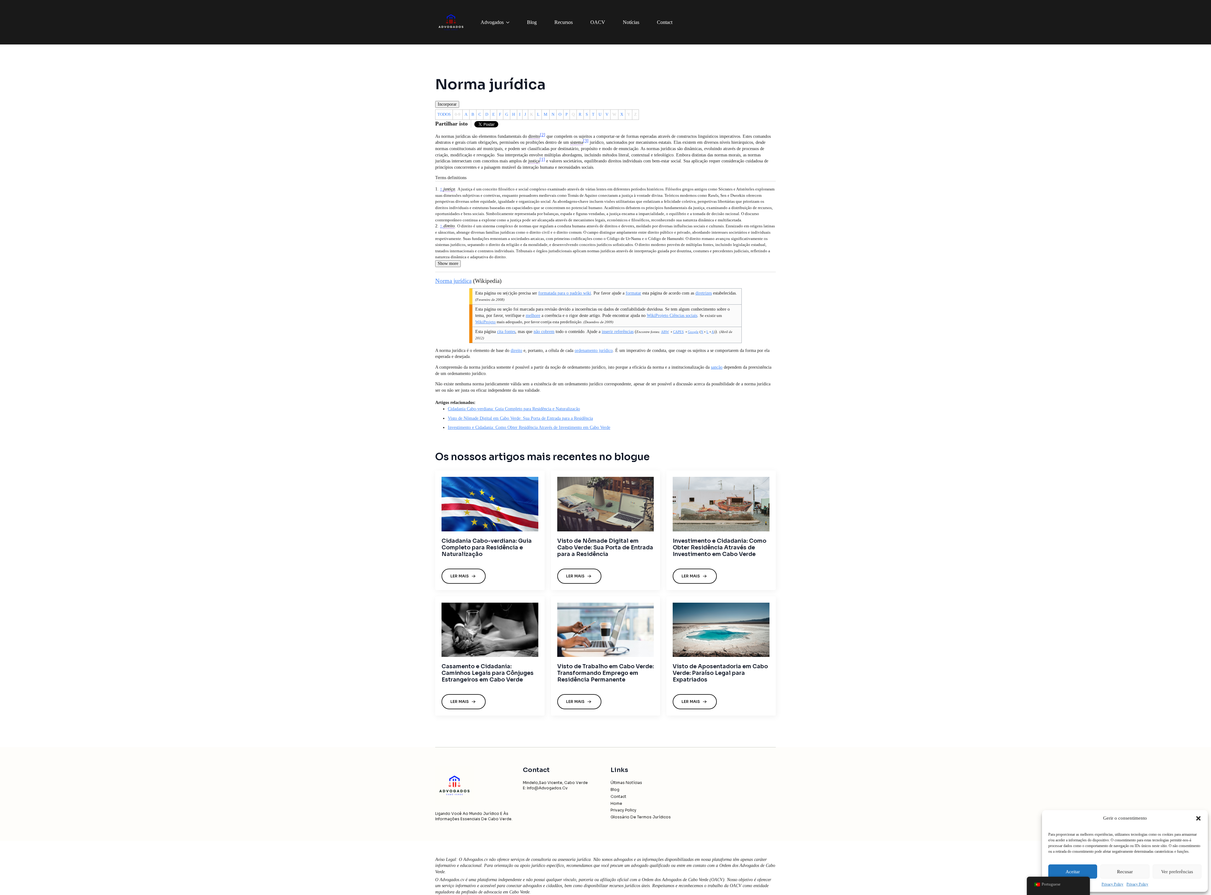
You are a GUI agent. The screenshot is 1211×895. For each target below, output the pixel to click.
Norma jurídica (453, 281)
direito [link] (534, 136)
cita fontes (506, 331)
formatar (633, 293)
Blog (532, 22)
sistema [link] (576, 142)
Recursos (563, 22)
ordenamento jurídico (594, 350)
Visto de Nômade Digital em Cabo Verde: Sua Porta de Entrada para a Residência (520, 418)
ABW (665, 332)
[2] (542, 134)
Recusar (1125, 871)
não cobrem (544, 331)
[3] (585, 140)
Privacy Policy (1112, 884)
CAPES (678, 332)
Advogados (492, 22)
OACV (597, 22)
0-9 (457, 114)
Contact (664, 22)
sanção (717, 367)
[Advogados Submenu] (509, 22)
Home (616, 803)
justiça (449, 189)
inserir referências (618, 331)
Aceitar (1073, 871)
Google (693, 332)
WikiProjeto (485, 322)
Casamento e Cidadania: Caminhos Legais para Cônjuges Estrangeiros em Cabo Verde (488, 673)
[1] (542, 159)
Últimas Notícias (626, 782)
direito (449, 226)
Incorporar (447, 104)
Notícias (631, 22)
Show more (448, 263)
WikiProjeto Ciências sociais (672, 315)
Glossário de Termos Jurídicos (641, 817)
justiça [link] (534, 161)
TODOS (444, 114)
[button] (1198, 818)
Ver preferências (1177, 871)
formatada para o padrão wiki (564, 293)
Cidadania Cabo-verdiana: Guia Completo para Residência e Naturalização (514, 409)
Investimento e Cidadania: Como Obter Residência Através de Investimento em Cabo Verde (529, 427)
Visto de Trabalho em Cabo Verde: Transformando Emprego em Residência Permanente (605, 673)
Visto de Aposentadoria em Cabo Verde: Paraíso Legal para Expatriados (720, 673)
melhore (533, 315)
